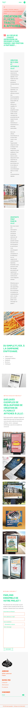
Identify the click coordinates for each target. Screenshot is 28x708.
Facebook (5, 687)
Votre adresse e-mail (9, 616)
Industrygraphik (9, 706)
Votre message (7, 627)
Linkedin (4, 682)
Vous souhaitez (7, 622)
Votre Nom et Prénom (9, 611)
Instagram (5, 685)
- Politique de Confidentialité (19, 706)
